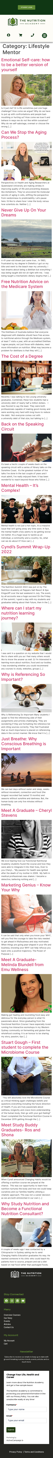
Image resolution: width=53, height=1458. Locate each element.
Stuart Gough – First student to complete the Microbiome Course (24, 1047)
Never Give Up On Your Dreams (23, 212)
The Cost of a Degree (22, 356)
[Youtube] (22, 1300)
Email (9, 1416)
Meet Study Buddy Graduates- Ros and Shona (20, 1129)
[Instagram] (11, 1300)
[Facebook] (6, 1300)
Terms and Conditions (34, 1452)
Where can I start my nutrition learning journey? (21, 613)
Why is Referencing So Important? (23, 677)
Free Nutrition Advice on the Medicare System (25, 284)
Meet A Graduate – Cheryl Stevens (26, 813)
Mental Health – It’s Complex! (19, 488)
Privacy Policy (15, 1452)
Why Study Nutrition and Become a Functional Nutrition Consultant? (25, 1208)
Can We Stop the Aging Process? (24, 135)
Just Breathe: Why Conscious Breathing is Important (23, 743)
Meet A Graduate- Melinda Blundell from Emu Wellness (22, 964)
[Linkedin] (17, 1300)
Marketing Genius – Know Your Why (26, 887)
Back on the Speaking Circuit (22, 426)
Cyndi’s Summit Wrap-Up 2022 (25, 549)
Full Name (11, 1405)
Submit (11, 1429)
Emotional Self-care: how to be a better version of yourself (25, 64)
